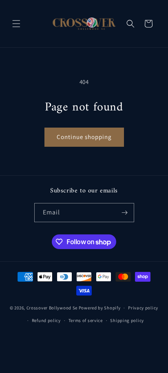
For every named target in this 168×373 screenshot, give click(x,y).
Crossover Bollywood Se (52, 308)
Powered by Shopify (100, 308)
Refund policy (46, 320)
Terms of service (86, 320)
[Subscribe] (125, 212)
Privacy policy (143, 308)
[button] (16, 24)
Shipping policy (127, 320)
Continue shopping (84, 137)
